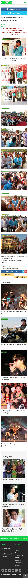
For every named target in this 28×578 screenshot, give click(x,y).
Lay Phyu (4, 551)
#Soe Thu (3, 26)
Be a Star (17, 565)
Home (16, 548)
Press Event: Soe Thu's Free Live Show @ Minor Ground (12, 19)
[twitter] (23, 271)
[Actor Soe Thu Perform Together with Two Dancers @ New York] (14, 429)
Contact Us (18, 560)
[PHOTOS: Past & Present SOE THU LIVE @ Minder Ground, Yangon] (14, 363)
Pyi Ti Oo (10, 553)
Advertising (18, 557)
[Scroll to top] (25, 576)
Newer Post (8, 274)
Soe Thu (9, 551)
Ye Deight (4, 553)
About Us (17, 552)
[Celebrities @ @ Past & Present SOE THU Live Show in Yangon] (14, 396)
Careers (17, 550)
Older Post (19, 277)
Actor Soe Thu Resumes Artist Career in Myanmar (13, 345)
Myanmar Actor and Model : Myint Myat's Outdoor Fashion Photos (12, 530)
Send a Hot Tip (19, 555)
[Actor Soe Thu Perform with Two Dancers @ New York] (14, 297)
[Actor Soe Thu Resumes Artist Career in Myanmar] (14, 330)
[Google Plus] (25, 271)
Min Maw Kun (5, 556)
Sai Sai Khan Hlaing (6, 548)
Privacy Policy (19, 562)
